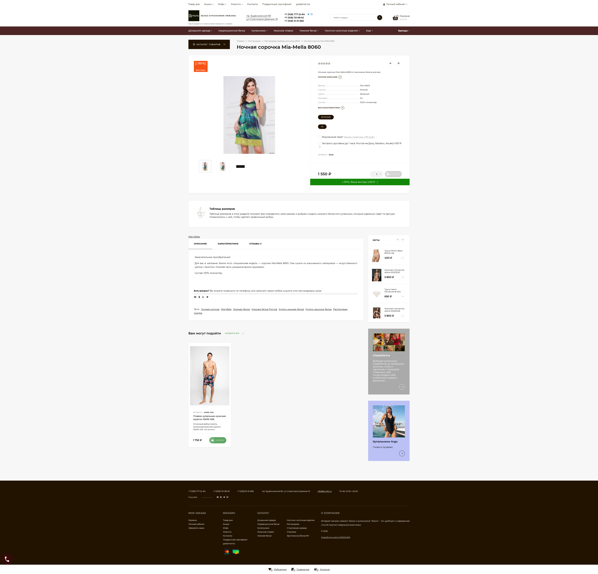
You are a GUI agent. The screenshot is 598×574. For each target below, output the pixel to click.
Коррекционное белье (268, 524)
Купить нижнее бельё (291, 309)
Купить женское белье (319, 309)
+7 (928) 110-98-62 (294, 17)
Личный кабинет (196, 524)
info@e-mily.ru (325, 491)
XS (322, 127)
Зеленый (326, 117)
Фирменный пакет (332, 137)
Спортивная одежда (297, 528)
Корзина (192, 520)
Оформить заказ (196, 528)
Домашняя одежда (266, 520)
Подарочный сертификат (277, 4)
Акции (208, 4)
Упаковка (291, 532)
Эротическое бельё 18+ (298, 536)
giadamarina (303, 4)
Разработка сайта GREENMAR (335, 537)
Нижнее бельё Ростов (264, 309)
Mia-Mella (194, 236)
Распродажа (340, 309)
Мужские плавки (265, 532)
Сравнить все (232, 333)
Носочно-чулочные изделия (300, 520)
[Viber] (312, 14)
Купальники (263, 528)
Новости (236, 4)
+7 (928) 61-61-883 (294, 20)
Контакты (252, 4)
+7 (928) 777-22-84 (294, 14)
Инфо (221, 4)
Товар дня (194, 4)
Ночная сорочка (210, 309)
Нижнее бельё (241, 309)
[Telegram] (308, 14)
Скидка (198, 313)
